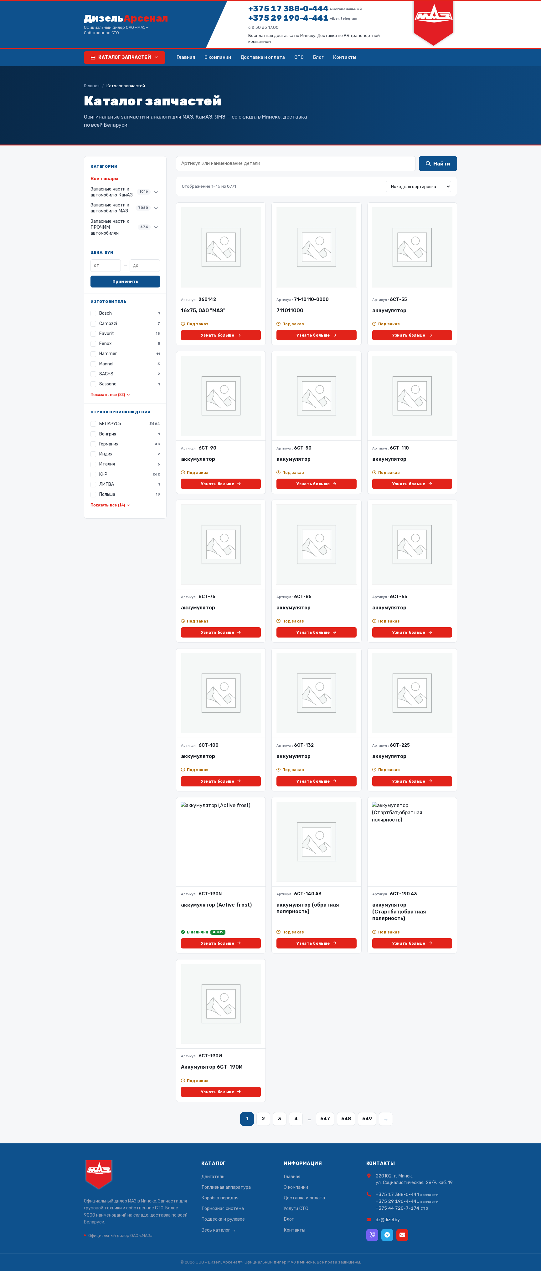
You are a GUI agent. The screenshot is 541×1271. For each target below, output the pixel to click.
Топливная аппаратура (226, 1187)
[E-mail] (402, 1235)
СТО (299, 57)
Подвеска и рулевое (223, 1219)
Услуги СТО (296, 1208)
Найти (441, 164)
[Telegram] (387, 1235)
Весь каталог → (218, 1230)
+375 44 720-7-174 (397, 1208)
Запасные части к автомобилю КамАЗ (119, 192)
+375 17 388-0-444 (305, 8)
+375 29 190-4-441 (302, 18)
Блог (318, 57)
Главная (186, 57)
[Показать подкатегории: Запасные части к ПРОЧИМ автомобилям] (156, 227)
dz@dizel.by (388, 1220)
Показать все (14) (107, 505)
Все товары (104, 178)
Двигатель (212, 1176)
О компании (217, 57)
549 (367, 1118)
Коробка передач (220, 1198)
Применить (125, 281)
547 (325, 1118)
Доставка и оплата (262, 57)
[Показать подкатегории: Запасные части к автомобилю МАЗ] (156, 208)
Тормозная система (222, 1208)
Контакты (344, 57)
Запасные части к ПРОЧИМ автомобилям (119, 227)
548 (346, 1118)
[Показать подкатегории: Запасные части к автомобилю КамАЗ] (156, 192)
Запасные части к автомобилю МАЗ (119, 208)
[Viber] (372, 1235)
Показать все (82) (107, 394)
